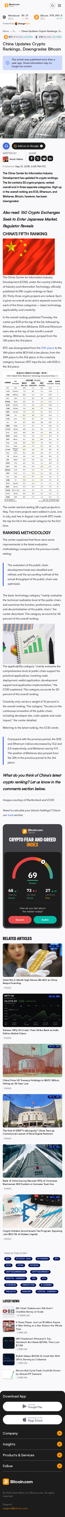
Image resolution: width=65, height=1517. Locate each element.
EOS (34, 1278)
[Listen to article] (6, 146)
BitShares (42, 1258)
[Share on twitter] (38, 158)
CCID (8, 1265)
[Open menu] (59, 5)
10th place (47, 348)
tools (10, 815)
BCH (8, 1258)
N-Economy (46, 1285)
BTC (56, 1258)
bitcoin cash (23, 1258)
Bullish (45, 919)
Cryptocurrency (40, 1272)
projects (11, 1291)
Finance (15, 31)
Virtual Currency (47, 1291)
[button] (41, 146)
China (20, 1265)
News (6, 31)
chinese (34, 1265)
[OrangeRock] (22, 23)
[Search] (52, 5)
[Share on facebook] (31, 158)
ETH (44, 1278)
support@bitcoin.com (15, 1508)
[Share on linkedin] (50, 158)
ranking (26, 1291)
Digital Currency (15, 1278)
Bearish (20, 919)
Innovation (28, 1285)
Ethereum (11, 1285)
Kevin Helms (16, 159)
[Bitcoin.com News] (12, 6)
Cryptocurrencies (15, 1272)
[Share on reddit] (44, 158)
